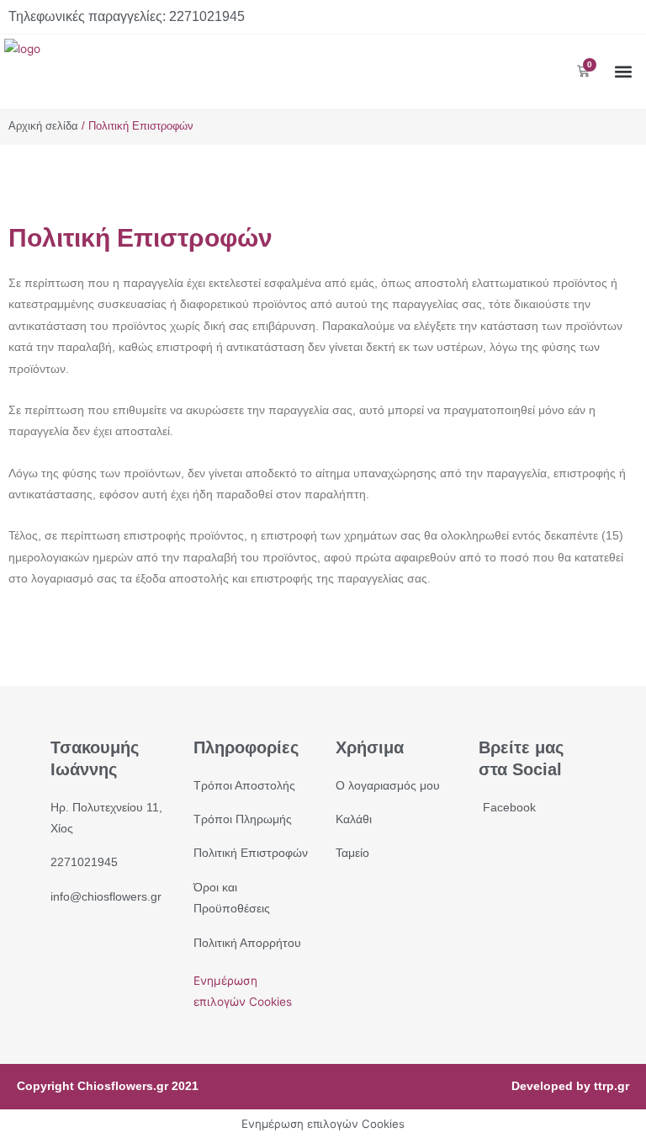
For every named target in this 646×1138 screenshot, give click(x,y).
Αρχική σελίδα (43, 126)
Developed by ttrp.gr (570, 1086)
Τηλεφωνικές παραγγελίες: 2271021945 (126, 16)
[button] (624, 71)
